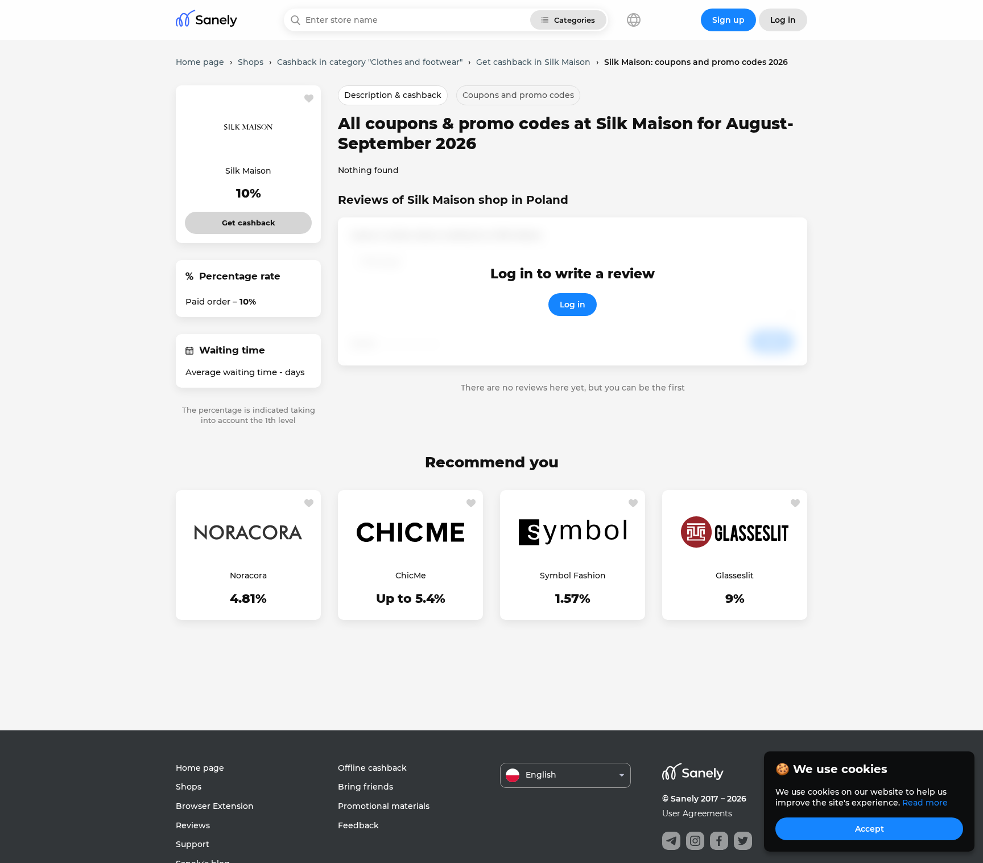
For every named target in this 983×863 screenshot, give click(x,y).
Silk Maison (248, 171)
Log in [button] (783, 20)
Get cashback (248, 219)
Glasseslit (735, 575)
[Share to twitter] (743, 841)
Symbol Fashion (573, 575)
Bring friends (365, 787)
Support (192, 844)
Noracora (248, 575)
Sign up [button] (728, 20)
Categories (574, 19)
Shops (188, 787)
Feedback (358, 825)
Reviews (193, 825)
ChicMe (410, 575)
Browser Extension (215, 806)
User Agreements (697, 813)
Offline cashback (372, 768)
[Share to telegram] (671, 841)
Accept (869, 829)
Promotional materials (383, 806)
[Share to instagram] (695, 841)
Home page (200, 768)
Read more (925, 803)
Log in (572, 304)
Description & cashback (392, 95)
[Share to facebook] (719, 841)
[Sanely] (206, 20)
